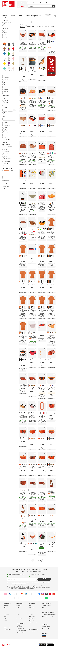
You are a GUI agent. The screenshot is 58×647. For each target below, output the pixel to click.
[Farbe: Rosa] (25, 68)
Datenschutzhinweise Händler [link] (49, 616)
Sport (5, 622)
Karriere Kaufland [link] (46, 626)
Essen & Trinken (7, 627)
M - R (18, 612)
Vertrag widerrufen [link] (20, 628)
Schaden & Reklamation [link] (21, 630)
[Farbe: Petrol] (24, 125)
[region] (9, 97)
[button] (21, 22)
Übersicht (19, 605)
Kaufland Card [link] (33, 609)
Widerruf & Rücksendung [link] (19, 626)
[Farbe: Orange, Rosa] (29, 333)
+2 (26, 153)
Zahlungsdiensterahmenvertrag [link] (49, 614)
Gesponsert (20, 39)
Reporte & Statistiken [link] (47, 605)
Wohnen (5, 616)
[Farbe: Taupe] (32, 385)
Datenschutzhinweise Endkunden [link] (47, 619)
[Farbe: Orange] (48, 41)
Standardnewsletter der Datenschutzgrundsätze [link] (19, 583)
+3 (26, 255)
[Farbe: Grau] (35, 203)
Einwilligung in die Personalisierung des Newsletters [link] (24, 586)
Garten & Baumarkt (7, 609)
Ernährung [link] (32, 620)
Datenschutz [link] (16, 640)
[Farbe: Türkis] (36, 543)
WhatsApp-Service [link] (33, 625)
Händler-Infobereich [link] (34, 631)
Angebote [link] (32, 605)
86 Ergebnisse (39, 15)
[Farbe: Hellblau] (22, 153)
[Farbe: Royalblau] (53, 41)
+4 (45, 68)
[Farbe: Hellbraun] (23, 229)
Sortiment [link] (32, 612)
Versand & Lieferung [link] (21, 632)
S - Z (18, 614)
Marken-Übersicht (7, 629)
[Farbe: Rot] (43, 413)
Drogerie (5, 620)
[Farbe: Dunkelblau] (42, 98)
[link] (32, 2)
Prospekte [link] (32, 607)
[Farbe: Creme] (44, 125)
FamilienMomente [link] (33, 622)
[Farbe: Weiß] (51, 125)
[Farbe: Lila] (34, 68)
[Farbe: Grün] (35, 98)
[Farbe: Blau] (24, 98)
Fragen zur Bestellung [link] (21, 623)
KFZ (4, 625)
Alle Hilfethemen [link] (20, 621)
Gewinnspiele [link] (32, 618)
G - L (18, 609)
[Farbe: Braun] (32, 98)
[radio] (8, 100)
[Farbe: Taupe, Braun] (32, 333)
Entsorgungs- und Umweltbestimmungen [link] (30, 640)
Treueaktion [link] (32, 616)
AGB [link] (21, 640)
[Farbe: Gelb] (44, 68)
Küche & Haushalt (7, 612)
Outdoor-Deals (7, 605)
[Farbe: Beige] (53, 98)
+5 (26, 464)
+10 (36, 464)
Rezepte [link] (31, 614)
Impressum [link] (4, 640)
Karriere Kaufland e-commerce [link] (49, 628)
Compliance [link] (10, 640)
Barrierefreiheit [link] (41, 640)
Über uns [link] (45, 607)
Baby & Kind (6, 614)
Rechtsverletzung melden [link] (20, 635)
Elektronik (6, 607)
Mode (5, 618)
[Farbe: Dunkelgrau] (22, 413)
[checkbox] (8, 23)
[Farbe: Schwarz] (51, 41)
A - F (18, 607)
